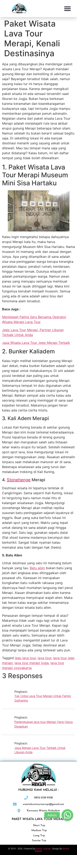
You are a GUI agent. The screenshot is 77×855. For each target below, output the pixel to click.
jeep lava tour (25, 658)
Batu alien (37, 568)
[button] (67, 8)
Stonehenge (19, 479)
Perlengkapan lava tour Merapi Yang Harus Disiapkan (43, 724)
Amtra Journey (43, 848)
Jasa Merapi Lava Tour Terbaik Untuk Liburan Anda (40, 750)
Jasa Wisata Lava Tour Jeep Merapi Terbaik (36, 343)
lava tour (44, 658)
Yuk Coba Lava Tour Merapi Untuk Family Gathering (42, 698)
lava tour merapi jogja (32, 663)
